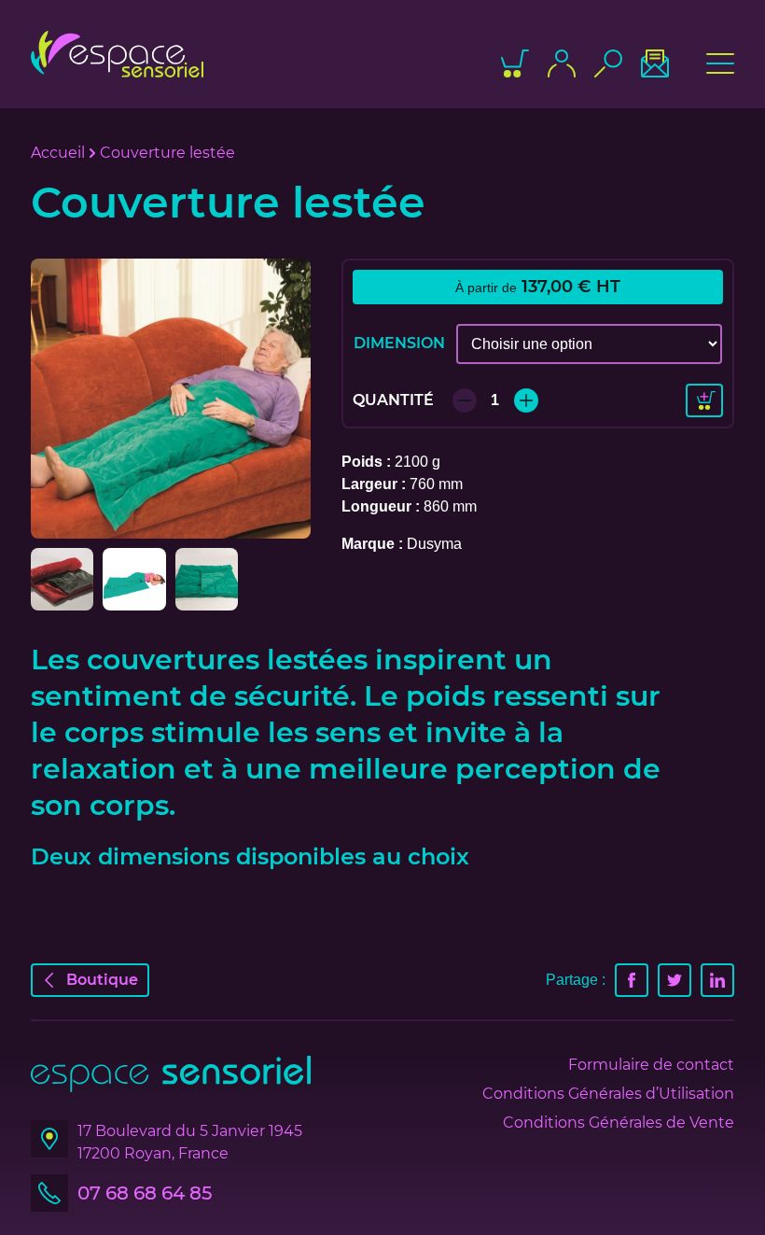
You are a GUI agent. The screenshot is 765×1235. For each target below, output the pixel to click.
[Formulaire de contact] (655, 63)
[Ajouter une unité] (526, 400)
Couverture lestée (167, 152)
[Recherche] (608, 63)
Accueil (58, 152)
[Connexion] (562, 63)
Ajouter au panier (704, 400)
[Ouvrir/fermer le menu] (720, 63)
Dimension (399, 343)
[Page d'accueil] (117, 54)
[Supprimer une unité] (464, 400)
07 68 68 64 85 (144, 1193)
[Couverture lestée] (171, 399)
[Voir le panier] (515, 63)
